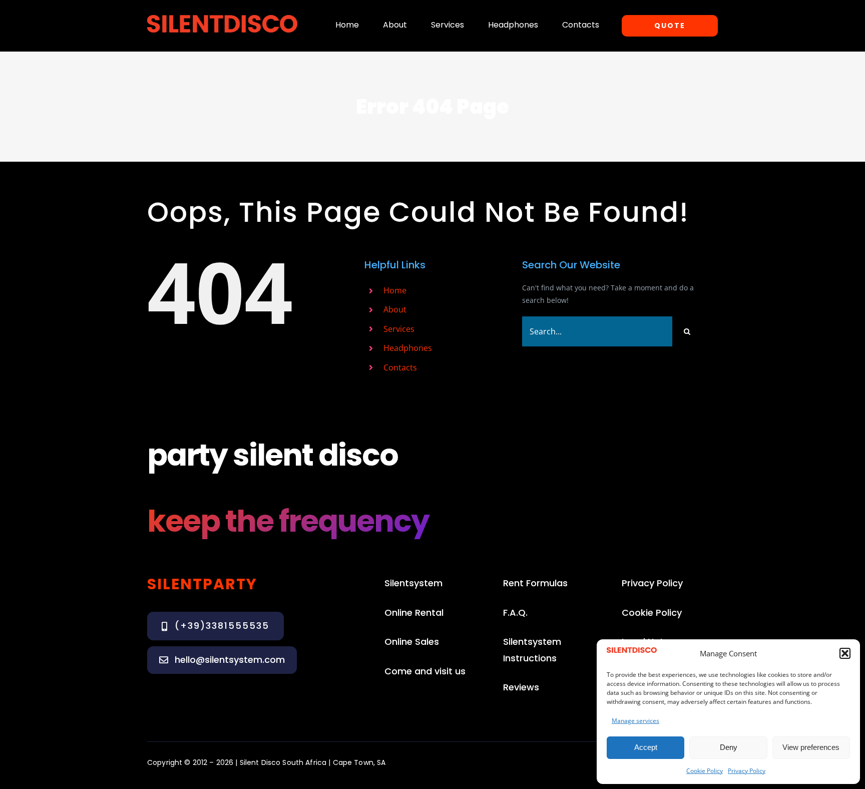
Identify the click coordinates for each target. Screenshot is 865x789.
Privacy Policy (746, 770)
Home (394, 290)
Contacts (400, 367)
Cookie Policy (704, 770)
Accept (645, 747)
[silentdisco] (222, 18)
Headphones (407, 347)
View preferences (810, 747)
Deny (728, 747)
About (394, 309)
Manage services (635, 720)
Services (398, 328)
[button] (845, 653)
